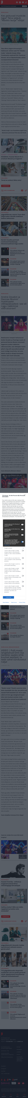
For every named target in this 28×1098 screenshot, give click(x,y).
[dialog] (14, 549)
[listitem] (14, 521)
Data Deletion (6, 602)
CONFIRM (8, 597)
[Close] (25, 495)
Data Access (14, 602)
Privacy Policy (22, 602)
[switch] (22, 524)
